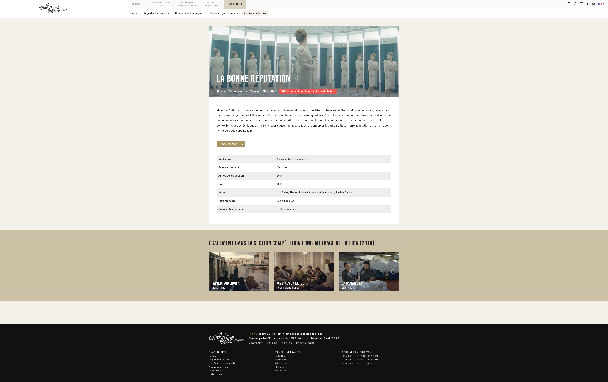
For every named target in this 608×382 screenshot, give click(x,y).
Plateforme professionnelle (222, 363)
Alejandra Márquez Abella (232, 91)
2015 (375, 359)
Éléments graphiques (222, 13)
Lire (132, 13)
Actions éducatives (218, 367)
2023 (363, 356)
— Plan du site (215, 374)
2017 (363, 359)
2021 (375, 356)
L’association (256, 342)
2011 (363, 363)
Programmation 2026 (219, 359)
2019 (350, 359)
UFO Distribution (286, 209)
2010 (369, 363)
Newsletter (281, 359)
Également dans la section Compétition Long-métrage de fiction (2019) (292, 243)
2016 (369, 359)
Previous (214, 271)
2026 (344, 356)
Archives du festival (255, 13)
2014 (344, 363)
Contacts (272, 342)
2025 (350, 356)
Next (394, 271)
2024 (357, 356)
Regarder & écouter (154, 13)
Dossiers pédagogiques (189, 13)
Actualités (280, 356)
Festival (212, 356)
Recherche (286, 342)
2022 (369, 356)
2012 (357, 363)
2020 (344, 359)
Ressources (215, 370)
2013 (350, 363)
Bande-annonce (228, 144)
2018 (357, 359)
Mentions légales (305, 342)
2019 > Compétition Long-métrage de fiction (308, 91)
